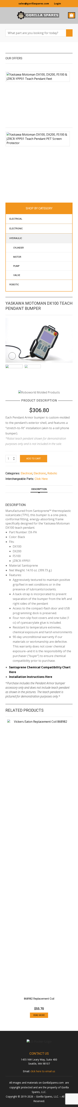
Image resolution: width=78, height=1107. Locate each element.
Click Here (41, 479)
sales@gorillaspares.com (34, 3)
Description (39, 489)
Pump (16, 266)
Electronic (16, 228)
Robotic (14, 284)
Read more (39, 1015)
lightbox (12, 356)
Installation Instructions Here (30, 677)
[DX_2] (32, 373)
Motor (17, 256)
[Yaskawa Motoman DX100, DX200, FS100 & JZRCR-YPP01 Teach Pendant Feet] (37, 76)
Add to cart (33, 458)
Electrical (15, 218)
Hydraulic (15, 238)
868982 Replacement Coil (39, 998)
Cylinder (18, 247)
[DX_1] (39, 340)
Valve (16, 275)
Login (57, 3)
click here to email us (42, 1071)
